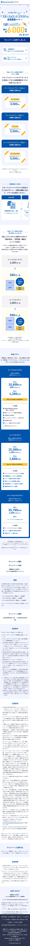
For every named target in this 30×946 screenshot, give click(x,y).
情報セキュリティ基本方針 (23, 917)
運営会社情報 (4, 917)
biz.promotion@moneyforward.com (12, 823)
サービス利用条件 (6, 919)
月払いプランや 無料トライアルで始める (14, 58)
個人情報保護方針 (12, 917)
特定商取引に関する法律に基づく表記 (19, 919)
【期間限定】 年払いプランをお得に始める (15, 50)
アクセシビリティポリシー (22, 925)
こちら (19, 172)
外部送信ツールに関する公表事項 (15, 922)
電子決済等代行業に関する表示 (8, 925)
